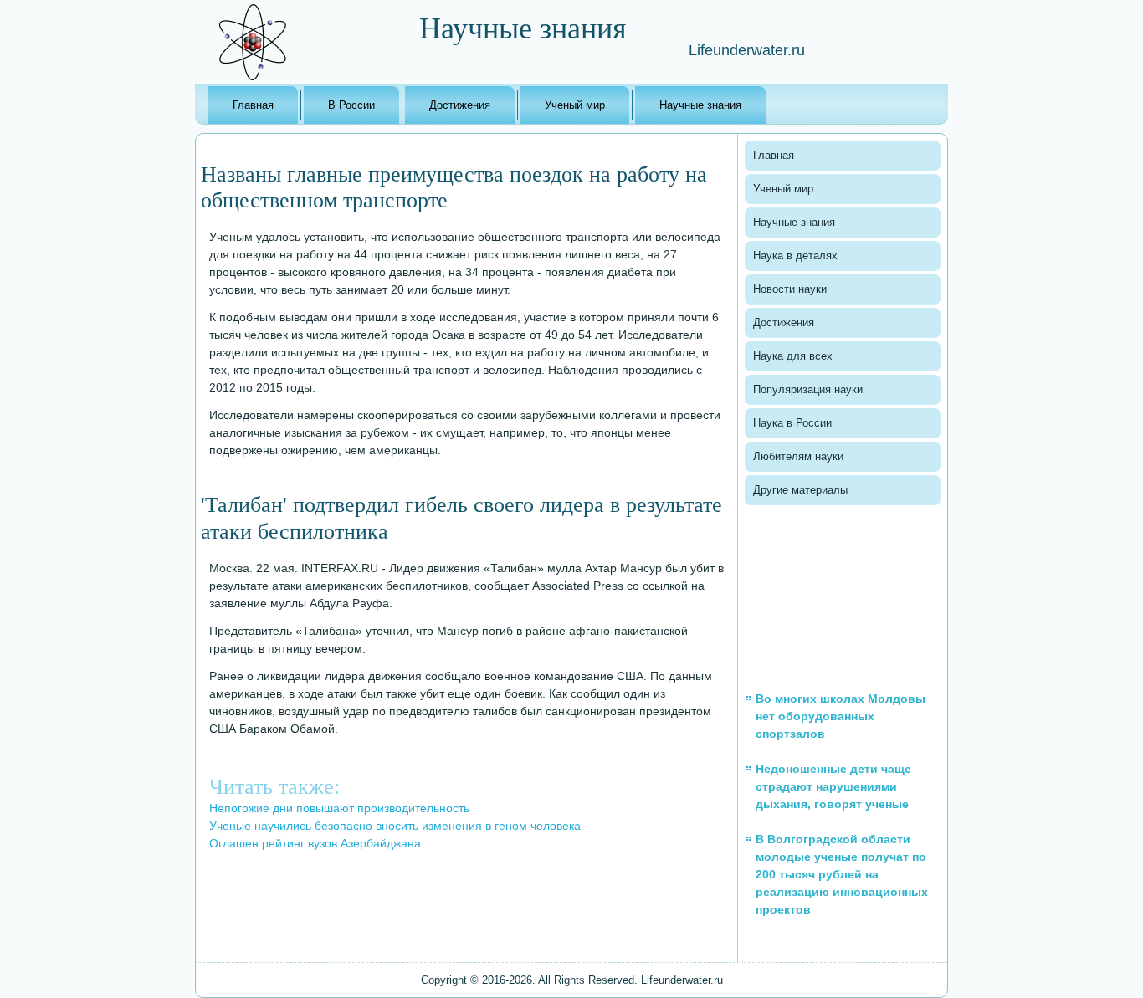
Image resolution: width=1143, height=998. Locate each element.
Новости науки (790, 289)
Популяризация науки (808, 389)
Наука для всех (793, 356)
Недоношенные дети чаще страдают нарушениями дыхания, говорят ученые (833, 786)
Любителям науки (798, 456)
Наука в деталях (795, 255)
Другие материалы (800, 490)
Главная (253, 105)
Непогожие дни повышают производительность (339, 808)
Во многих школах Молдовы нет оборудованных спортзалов (840, 716)
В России (351, 105)
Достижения (459, 105)
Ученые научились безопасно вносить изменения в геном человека (395, 825)
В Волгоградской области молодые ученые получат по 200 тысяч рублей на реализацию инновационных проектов (842, 874)
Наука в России (792, 423)
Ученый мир (575, 105)
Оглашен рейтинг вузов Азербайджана (315, 843)
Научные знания (700, 105)
